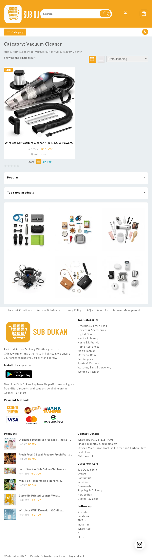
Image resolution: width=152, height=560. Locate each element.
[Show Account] (125, 14)
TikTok (82, 520)
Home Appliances (23, 51)
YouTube (83, 512)
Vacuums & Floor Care (48, 51)
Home (7, 51)
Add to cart (41, 154)
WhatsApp (84, 528)
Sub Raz (47, 161)
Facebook (84, 516)
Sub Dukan (13, 556)
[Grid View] (92, 59)
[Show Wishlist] (110, 14)
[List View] (101, 59)
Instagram (84, 524)
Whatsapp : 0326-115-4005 (96, 439)
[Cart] (144, 13)
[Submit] (105, 13)
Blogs (81, 537)
